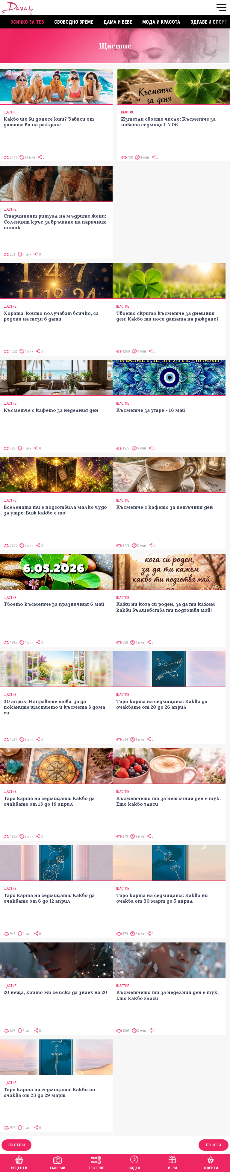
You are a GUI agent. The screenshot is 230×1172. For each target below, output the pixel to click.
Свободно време (73, 22)
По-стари (16, 1145)
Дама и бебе (117, 22)
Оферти (211, 1168)
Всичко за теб (27, 22)
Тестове (96, 1168)
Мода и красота (161, 22)
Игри (172, 1168)
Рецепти (19, 1168)
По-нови (213, 1145)
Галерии (57, 1168)
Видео (134, 1168)
